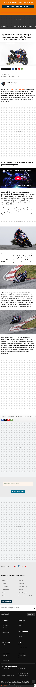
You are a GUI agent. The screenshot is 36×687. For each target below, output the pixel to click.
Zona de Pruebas (23, 586)
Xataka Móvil (5, 625)
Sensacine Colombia (23, 673)
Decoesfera (4, 657)
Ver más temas (6, 601)
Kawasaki (21, 89)
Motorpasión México (23, 675)
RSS (22, 566)
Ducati (11, 89)
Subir (29, 614)
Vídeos (4, 583)
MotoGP (21, 580)
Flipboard (19, 69)
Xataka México (5, 668)
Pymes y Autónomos (23, 657)
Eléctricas (4, 596)
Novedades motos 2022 (25, 596)
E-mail (22, 69)
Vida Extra (21, 625)
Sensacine (21, 634)
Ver (18, 491)
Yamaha (19, 416)
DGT (9, 26)
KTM (24, 26)
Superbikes (11, 416)
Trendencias (5, 655)
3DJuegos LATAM (23, 668)
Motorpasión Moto (23, 647)
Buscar (33, 607)
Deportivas (5, 580)
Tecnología (5, 586)
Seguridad (21, 583)
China (4, 26)
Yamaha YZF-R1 (29, 416)
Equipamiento (6, 589)
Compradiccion (5, 660)
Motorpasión (21, 644)
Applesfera (4, 627)
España (30, 26)
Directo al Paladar (6, 644)
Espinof (20, 636)
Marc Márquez (23, 593)
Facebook (13, 69)
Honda (4, 593)
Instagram (18, 566)
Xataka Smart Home (6, 630)
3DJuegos (21, 623)
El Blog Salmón (22, 655)
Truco (19, 26)
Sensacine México (23, 671)
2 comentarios (7, 69)
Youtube (15, 566)
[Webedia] (6, 615)
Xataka (3, 623)
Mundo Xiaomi (5, 632)
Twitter (16, 69)
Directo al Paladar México (8, 675)
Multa (14, 26)
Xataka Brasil (5, 671)
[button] (11, 83)
